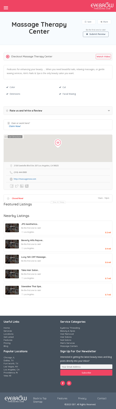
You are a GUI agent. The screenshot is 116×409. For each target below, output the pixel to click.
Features (8, 340)
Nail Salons (65, 340)
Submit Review (97, 34)
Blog (6, 346)
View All (7, 375)
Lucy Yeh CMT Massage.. (34, 257)
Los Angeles (29, 232)
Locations (8, 334)
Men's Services (67, 343)
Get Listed (9, 337)
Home (7, 327)
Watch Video (103, 56)
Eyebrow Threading (70, 327)
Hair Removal (67, 334)
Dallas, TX (8, 360)
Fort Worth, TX (11, 363)
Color (12, 87)
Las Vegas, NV (11, 366)
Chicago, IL (9, 357)
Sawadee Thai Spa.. (31, 286)
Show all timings (58, 202)
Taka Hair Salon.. (30, 270)
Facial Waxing (69, 93)
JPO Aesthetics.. (29, 224)
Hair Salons (66, 337)
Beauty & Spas (67, 331)
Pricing (7, 343)
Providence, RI (11, 372)
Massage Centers (69, 346)
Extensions (15, 93)
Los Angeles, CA (11, 369)
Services (8, 331)
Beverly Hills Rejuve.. (32, 240)
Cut (64, 87)
